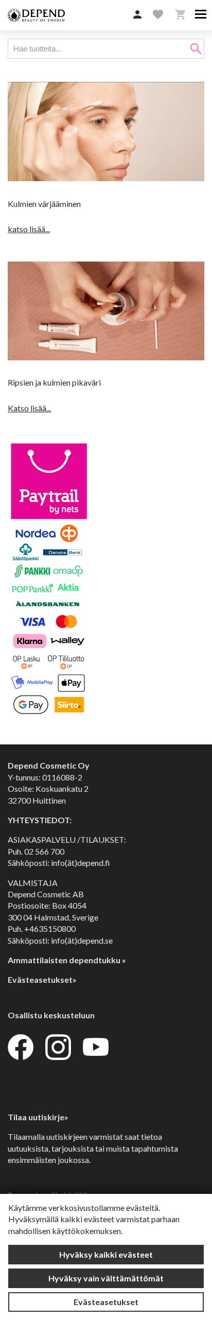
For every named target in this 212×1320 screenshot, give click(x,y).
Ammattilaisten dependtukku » (67, 960)
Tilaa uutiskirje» (38, 1117)
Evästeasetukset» (42, 979)
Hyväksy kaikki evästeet (106, 1254)
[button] (137, 15)
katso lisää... (29, 229)
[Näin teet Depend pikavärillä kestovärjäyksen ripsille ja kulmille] (106, 357)
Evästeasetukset (106, 1302)
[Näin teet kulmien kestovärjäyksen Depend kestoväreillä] (106, 178)
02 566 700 (44, 851)
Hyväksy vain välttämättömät (106, 1278)
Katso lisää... (29, 408)
